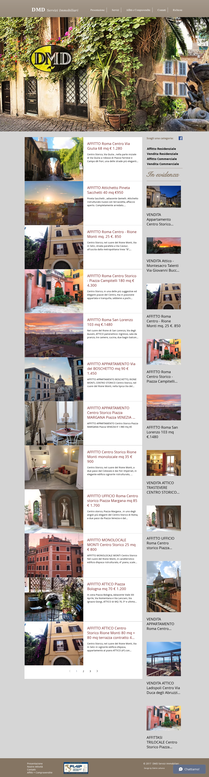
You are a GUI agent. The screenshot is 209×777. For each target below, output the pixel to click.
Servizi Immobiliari (63, 10)
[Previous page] (70, 671)
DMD (38, 10)
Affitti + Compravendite (39, 772)
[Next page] (97, 671)
